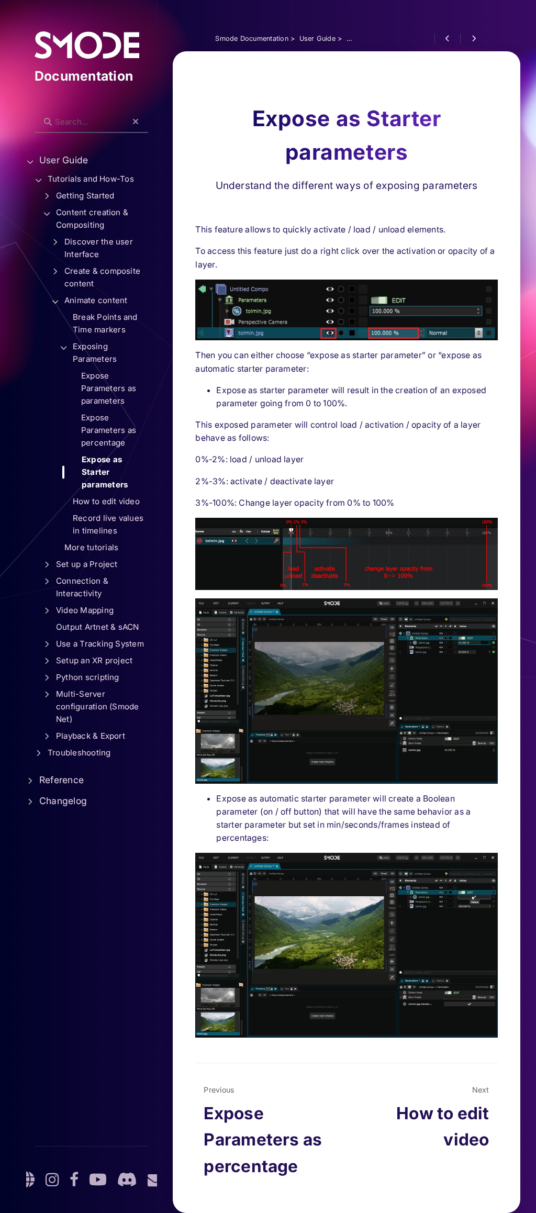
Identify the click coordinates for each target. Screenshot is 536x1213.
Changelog (63, 800)
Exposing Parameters (95, 352)
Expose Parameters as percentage (108, 430)
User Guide (63, 159)
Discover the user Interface (98, 248)
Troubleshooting (79, 753)
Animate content (95, 300)
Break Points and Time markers (105, 323)
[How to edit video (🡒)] (473, 39)
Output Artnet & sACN (97, 627)
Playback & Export (90, 736)
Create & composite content (102, 277)
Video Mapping (85, 610)
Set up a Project (87, 564)
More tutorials (91, 547)
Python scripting (87, 677)
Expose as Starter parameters (105, 471)
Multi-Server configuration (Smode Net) (97, 706)
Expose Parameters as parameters (108, 388)
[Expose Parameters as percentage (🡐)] (447, 39)
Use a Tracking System (100, 644)
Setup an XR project (94, 660)
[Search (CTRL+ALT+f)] (48, 122)
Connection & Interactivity (82, 587)
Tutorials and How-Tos (91, 179)
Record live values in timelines (108, 524)
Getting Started (85, 196)
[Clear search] (135, 122)
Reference (61, 779)
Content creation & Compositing (92, 218)
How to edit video (106, 501)
